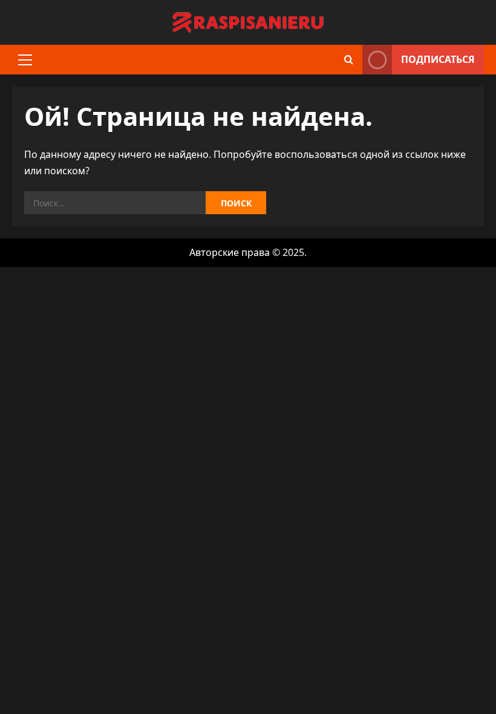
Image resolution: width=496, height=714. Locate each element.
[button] (25, 60)
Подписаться (438, 59)
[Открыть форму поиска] (348, 59)
